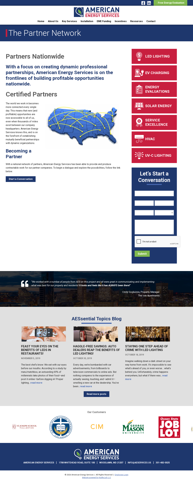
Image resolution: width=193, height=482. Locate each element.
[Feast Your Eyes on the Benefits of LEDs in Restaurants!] (43, 341)
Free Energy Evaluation (170, 2)
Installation (87, 21)
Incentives (121, 21)
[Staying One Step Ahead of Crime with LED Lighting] (147, 341)
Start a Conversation (21, 179)
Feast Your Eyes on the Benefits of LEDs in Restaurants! (39, 350)
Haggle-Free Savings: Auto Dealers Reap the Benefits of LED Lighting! (96, 350)
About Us (53, 21)
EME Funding (104, 21)
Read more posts (96, 394)
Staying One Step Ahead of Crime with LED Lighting (146, 348)
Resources (136, 21)
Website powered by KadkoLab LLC (96, 477)
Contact (150, 21)
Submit (142, 253)
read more (36, 382)
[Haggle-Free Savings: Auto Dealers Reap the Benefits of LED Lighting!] (95, 341)
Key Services (69, 21)
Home (41, 21)
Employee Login (121, 475)
